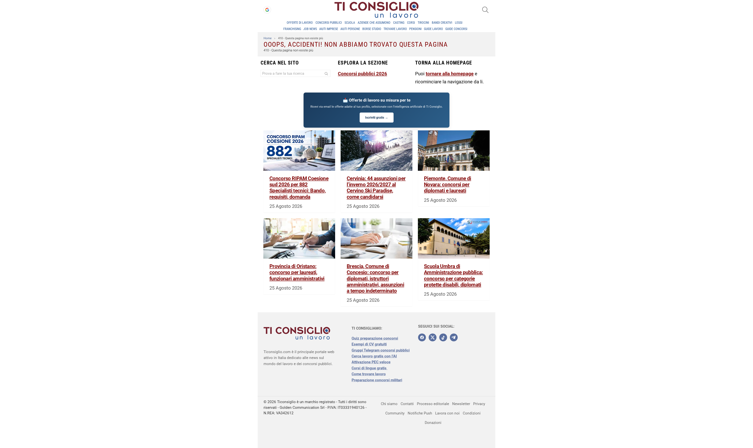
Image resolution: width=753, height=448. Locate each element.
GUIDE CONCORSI (456, 29)
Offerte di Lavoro (300, 23)
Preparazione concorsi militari (377, 380)
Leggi (458, 23)
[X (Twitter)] (433, 337)
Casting (398, 23)
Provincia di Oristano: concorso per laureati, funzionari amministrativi (297, 272)
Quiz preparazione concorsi (375, 338)
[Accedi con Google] (267, 10)
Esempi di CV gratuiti (369, 344)
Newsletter (461, 404)
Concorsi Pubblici (329, 23)
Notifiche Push (420, 413)
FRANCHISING (292, 29)
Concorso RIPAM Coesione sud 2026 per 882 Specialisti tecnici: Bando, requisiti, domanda (298, 187)
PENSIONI (415, 29)
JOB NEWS (310, 29)
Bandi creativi (442, 23)
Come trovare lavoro (369, 374)
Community (395, 413)
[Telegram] (454, 337)
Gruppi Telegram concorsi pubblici (381, 350)
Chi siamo (389, 404)
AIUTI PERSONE (350, 29)
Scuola (350, 23)
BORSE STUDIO (371, 29)
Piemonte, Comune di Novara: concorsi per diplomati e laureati (447, 184)
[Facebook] (422, 337)
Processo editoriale (433, 404)
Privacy (479, 404)
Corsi (411, 23)
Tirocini (423, 23)
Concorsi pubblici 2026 (362, 73)
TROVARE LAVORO (395, 29)
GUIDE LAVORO (433, 29)
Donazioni (433, 422)
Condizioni (472, 413)
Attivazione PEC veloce (371, 362)
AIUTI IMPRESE (328, 29)
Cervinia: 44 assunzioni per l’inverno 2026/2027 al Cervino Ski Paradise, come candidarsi (376, 187)
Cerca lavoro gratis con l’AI (374, 356)
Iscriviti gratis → (376, 117)
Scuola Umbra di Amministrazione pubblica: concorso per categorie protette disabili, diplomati (453, 275)
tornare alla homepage (450, 73)
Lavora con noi (447, 413)
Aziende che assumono (374, 23)
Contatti (407, 404)
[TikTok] (443, 337)
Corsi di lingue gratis (369, 368)
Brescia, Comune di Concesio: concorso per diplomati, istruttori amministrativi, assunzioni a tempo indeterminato (375, 278)
